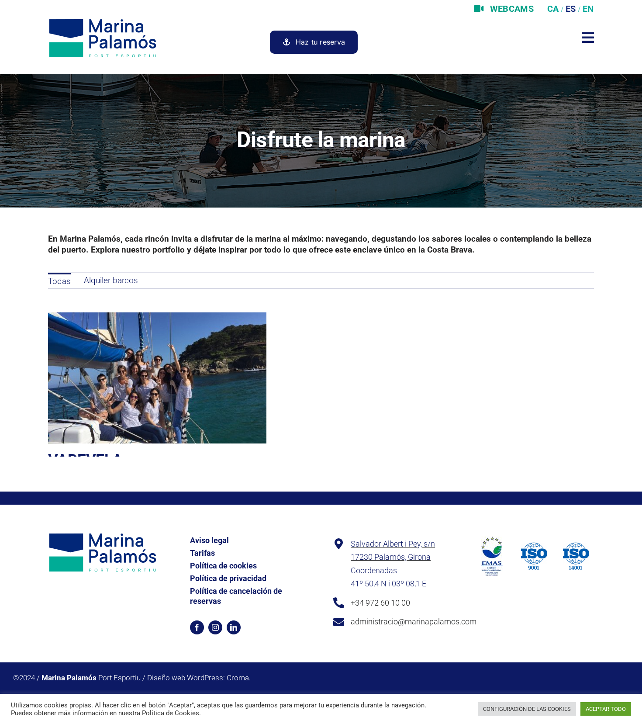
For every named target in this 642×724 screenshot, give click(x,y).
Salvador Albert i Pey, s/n (393, 543)
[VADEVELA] (157, 317)
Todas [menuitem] (59, 281)
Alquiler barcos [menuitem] (111, 280)
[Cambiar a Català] (552, 8)
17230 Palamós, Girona (391, 556)
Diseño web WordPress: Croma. (199, 677)
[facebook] (197, 627)
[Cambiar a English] (587, 8)
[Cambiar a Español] (569, 8)
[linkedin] (234, 627)
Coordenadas (374, 570)
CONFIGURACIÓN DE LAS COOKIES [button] (527, 709)
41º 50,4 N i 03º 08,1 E (388, 583)
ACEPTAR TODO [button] (606, 709)
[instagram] (215, 627)
